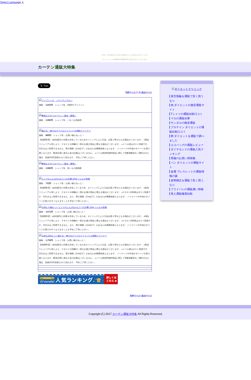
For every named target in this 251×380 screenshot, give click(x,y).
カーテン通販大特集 (56, 67)
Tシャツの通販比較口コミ (187, 113)
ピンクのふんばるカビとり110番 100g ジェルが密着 (66, 179)
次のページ (147, 92)
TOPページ (130, 92)
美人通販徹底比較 (182, 193)
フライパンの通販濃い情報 (187, 189)
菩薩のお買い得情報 (183, 158)
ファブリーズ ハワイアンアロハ (57, 100)
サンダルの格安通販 (183, 122)
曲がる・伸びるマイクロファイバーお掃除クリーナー (66, 131)
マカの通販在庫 (180, 118)
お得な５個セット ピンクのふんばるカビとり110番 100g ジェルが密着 (74, 207)
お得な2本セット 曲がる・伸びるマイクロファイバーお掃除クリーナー (74, 236)
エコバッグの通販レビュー (187, 144)
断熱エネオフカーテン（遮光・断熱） (59, 116)
